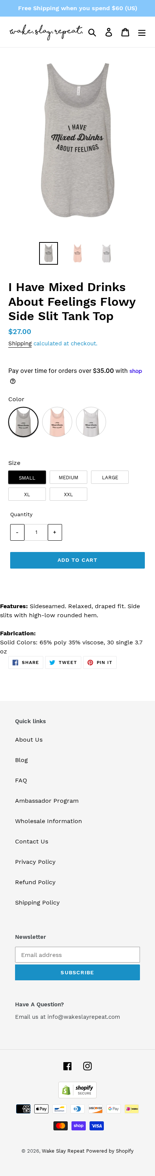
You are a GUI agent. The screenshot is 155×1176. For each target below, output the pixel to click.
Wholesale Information (48, 821)
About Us (29, 739)
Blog (21, 760)
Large (110, 477)
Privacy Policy (35, 861)
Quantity (21, 514)
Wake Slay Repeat (63, 1151)
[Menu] (142, 31)
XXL (68, 494)
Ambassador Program (47, 800)
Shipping (20, 343)
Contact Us (31, 841)
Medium (68, 477)
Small (27, 478)
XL (27, 494)
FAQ (21, 780)
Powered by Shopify (110, 1151)
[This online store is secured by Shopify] (77, 1096)
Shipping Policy (37, 902)
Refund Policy (35, 882)
